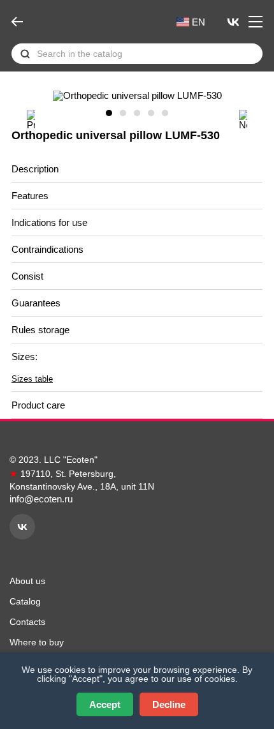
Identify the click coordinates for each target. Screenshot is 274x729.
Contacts (27, 622)
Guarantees (37, 302)
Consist (28, 276)
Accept (104, 704)
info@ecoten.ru (41, 498)
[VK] (233, 22)
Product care (39, 405)
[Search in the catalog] (25, 54)
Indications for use (50, 222)
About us (27, 581)
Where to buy (37, 642)
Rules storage (41, 329)
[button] (31, 119)
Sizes (24, 356)
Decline (168, 704)
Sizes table (32, 379)
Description (36, 168)
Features (31, 195)
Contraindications (48, 249)
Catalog (25, 601)
